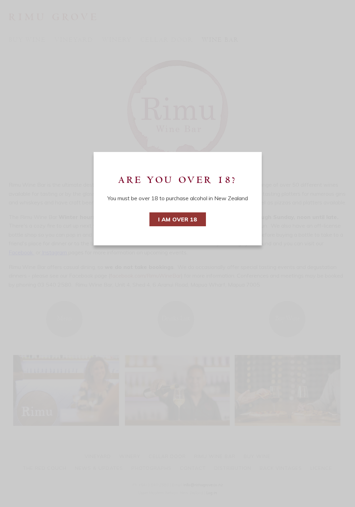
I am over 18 (177, 219)
